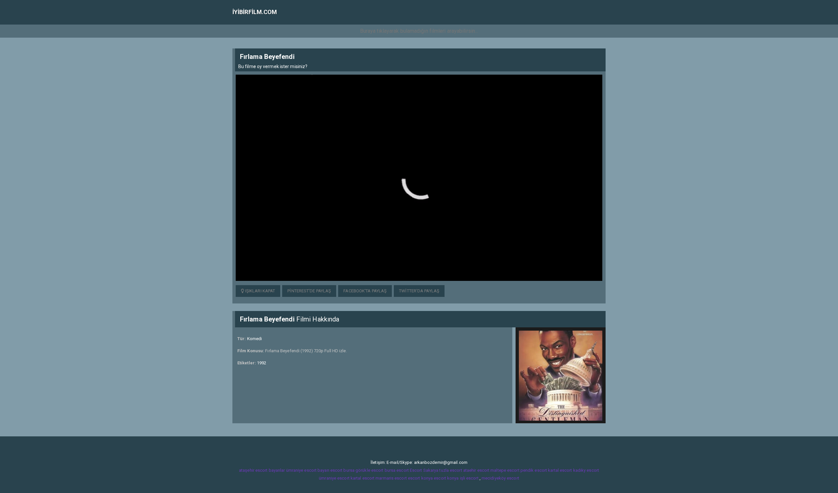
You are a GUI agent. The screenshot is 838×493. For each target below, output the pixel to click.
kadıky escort (586, 470)
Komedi (254, 338)
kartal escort (560, 470)
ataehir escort (476, 470)
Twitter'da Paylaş (419, 290)
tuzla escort (450, 470)
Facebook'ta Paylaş (365, 290)
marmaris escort (391, 478)
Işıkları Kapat (259, 290)
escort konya (420, 478)
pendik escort (533, 470)
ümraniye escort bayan (307, 470)
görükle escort (369, 470)
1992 (261, 362)
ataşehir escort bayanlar (262, 470)
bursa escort (397, 470)
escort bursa (342, 470)
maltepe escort (504, 470)
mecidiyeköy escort (500, 478)
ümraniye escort (334, 478)
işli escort (469, 478)
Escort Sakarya (424, 470)
